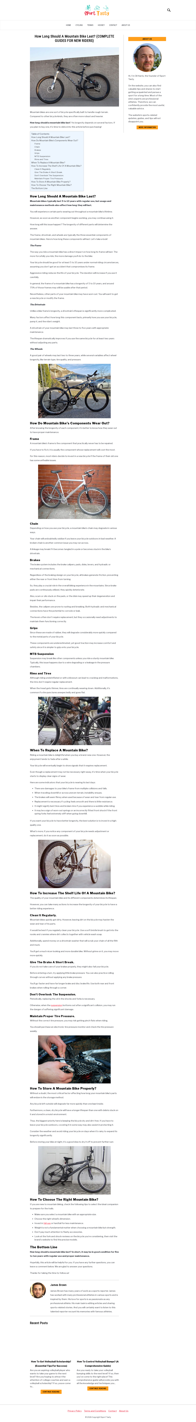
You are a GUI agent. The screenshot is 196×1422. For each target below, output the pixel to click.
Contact (113, 25)
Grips (37, 153)
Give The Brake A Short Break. (48, 172)
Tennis (90, 25)
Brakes (37, 150)
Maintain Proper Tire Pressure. (48, 178)
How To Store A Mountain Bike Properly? (50, 181)
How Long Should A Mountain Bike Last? (50, 137)
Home (68, 25)
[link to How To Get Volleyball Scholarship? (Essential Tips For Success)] (51, 1342)
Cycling (79, 25)
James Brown (58, 1285)
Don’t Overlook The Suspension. (49, 175)
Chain (37, 147)
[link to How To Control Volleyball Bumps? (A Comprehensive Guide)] (98, 1342)
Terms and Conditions (95, 1411)
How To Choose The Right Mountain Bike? (51, 185)
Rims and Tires (41, 159)
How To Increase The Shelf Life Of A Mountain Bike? (56, 166)
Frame (37, 143)
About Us (126, 25)
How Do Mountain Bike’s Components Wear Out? (54, 140)
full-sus (47, 1223)
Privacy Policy (75, 1411)
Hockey (101, 25)
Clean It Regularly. (42, 169)
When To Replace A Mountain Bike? (48, 162)
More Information (147, 127)
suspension (56, 1005)
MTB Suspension (42, 156)
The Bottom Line (39, 188)
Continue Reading (51, 1392)
